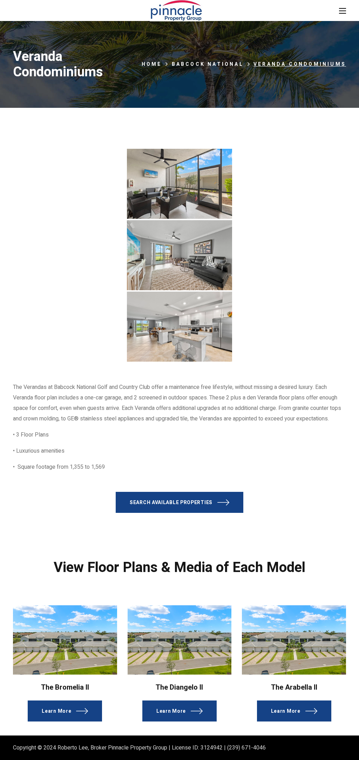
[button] (179, 502)
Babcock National (208, 64)
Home (152, 64)
